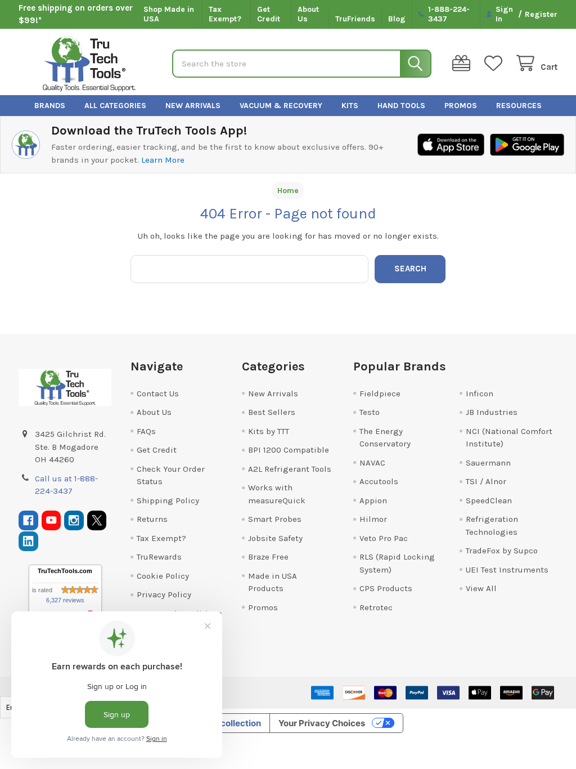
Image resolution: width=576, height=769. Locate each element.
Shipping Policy (168, 500)
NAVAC (372, 463)
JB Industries (492, 412)
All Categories (115, 105)
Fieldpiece (379, 393)
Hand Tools (401, 105)
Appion (373, 500)
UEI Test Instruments (507, 570)
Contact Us (158, 393)
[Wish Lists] (495, 63)
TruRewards (159, 557)
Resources (519, 105)
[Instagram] (74, 520)
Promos (460, 105)
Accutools (378, 481)
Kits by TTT (268, 431)
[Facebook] (28, 520)
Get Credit (268, 14)
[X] (97, 520)
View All (481, 588)
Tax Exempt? (225, 14)
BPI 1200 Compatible (288, 450)
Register (541, 14)
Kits (349, 105)
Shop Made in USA (168, 14)
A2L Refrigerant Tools (289, 469)
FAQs (146, 431)
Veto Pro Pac (383, 538)
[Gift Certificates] (463, 63)
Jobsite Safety (275, 538)
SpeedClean (489, 500)
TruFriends (355, 19)
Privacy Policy (164, 594)
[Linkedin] (28, 541)
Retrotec (376, 607)
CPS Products (385, 588)
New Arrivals (192, 105)
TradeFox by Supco (502, 551)
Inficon (479, 393)
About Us (308, 14)
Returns (152, 519)
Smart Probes (275, 519)
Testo (369, 412)
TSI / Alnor (486, 481)
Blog (397, 19)
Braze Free (268, 557)
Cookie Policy (163, 576)
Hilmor (373, 519)
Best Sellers (271, 412)
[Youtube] (51, 520)
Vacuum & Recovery (281, 105)
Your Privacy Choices (321, 723)
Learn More (162, 160)
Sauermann (488, 463)
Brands (49, 105)
